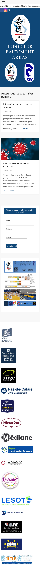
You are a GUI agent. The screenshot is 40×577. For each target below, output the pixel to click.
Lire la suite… (25, 128)
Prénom (9, 229)
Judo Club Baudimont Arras (20, 52)
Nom (8, 221)
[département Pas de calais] (17, 391)
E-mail (9, 237)
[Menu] (3, 2)
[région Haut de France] (17, 450)
